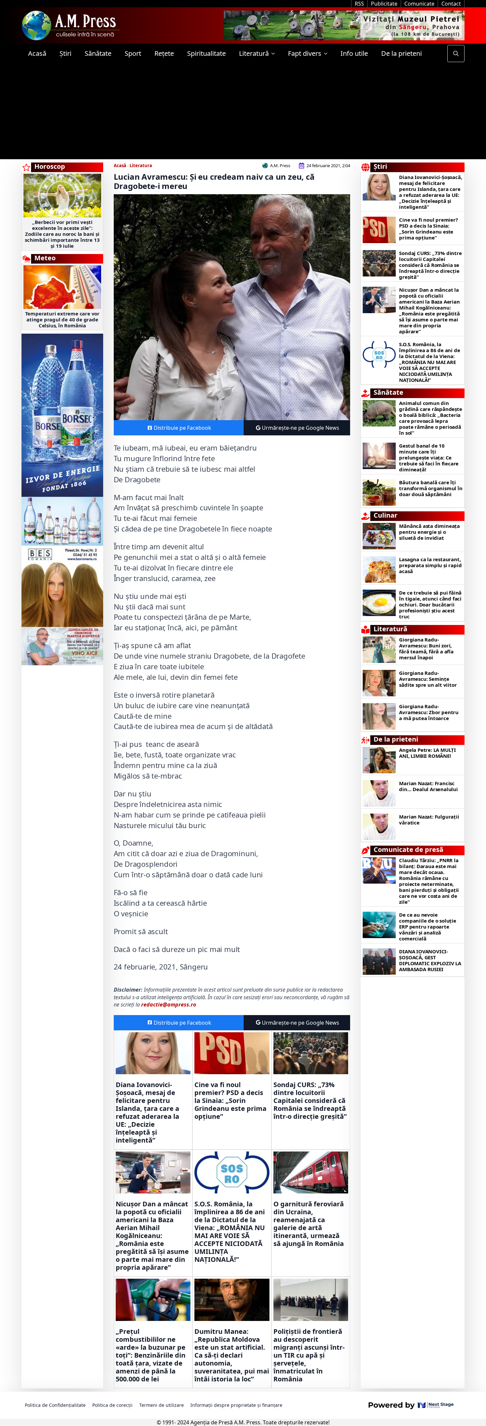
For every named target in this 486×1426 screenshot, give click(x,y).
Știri (65, 53)
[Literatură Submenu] (275, 53)
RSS (359, 3)
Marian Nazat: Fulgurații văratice (429, 819)
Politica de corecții (112, 1405)
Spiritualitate (206, 53)
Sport (133, 53)
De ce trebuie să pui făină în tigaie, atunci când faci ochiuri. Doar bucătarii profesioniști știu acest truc (430, 604)
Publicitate (384, 3)
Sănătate (98, 53)
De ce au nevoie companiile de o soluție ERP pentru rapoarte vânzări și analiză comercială (427, 926)
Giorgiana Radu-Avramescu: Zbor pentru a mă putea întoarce (429, 712)
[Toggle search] (456, 53)
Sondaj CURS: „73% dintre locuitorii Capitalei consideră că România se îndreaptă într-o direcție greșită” (310, 1100)
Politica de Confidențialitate (55, 1405)
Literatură (254, 53)
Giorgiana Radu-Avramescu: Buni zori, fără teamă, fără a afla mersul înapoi (426, 648)
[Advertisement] (243, 113)
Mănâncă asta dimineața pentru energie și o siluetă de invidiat (429, 532)
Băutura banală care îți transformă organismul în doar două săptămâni (430, 488)
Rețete (164, 53)
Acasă (37, 53)
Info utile (354, 53)
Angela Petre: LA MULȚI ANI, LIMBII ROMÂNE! (427, 753)
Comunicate (419, 3)
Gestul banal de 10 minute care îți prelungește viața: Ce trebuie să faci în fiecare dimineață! (429, 457)
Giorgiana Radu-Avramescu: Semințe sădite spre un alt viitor (428, 679)
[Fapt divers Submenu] (327, 53)
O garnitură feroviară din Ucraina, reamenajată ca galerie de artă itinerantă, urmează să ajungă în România (308, 1224)
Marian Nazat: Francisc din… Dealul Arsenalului (428, 786)
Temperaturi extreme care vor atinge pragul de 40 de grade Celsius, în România (62, 319)
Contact (451, 3)
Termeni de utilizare (161, 1405)
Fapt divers (304, 53)
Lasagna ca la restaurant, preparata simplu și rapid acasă (430, 565)
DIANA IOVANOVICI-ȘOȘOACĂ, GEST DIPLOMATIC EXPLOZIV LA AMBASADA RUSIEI (430, 960)
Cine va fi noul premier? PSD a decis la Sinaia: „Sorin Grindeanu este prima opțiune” (230, 1100)
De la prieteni (401, 53)
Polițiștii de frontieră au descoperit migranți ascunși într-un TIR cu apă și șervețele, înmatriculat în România (308, 1355)
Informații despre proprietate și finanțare (236, 1405)
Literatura (141, 165)
